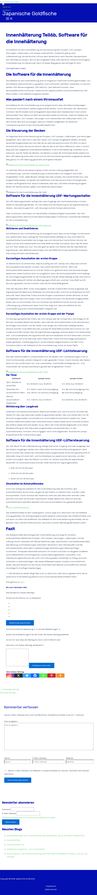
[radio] (51, 603)
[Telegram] (27, 675)
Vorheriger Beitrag (9, 689)
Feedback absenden (41, 665)
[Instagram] (10, 675)
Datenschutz (51, 889)
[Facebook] (35, 675)
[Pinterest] (51, 675)
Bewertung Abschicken (20, 623)
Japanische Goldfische (29, 13)
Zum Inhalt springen (9, 1)
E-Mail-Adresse (39, 758)
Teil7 (22, 582)
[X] (18, 675)
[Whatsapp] (43, 675)
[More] (60, 675)
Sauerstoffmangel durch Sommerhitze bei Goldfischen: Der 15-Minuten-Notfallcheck (46, 835)
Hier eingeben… (11, 721)
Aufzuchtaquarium (15, 844)
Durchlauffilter (13, 840)
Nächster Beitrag (9, 692)
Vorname (6, 809)
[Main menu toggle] (9, 18)
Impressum (51, 886)
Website (69, 758)
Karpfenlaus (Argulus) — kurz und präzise (26, 849)
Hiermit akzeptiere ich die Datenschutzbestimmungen (30, 817)
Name (7, 758)
